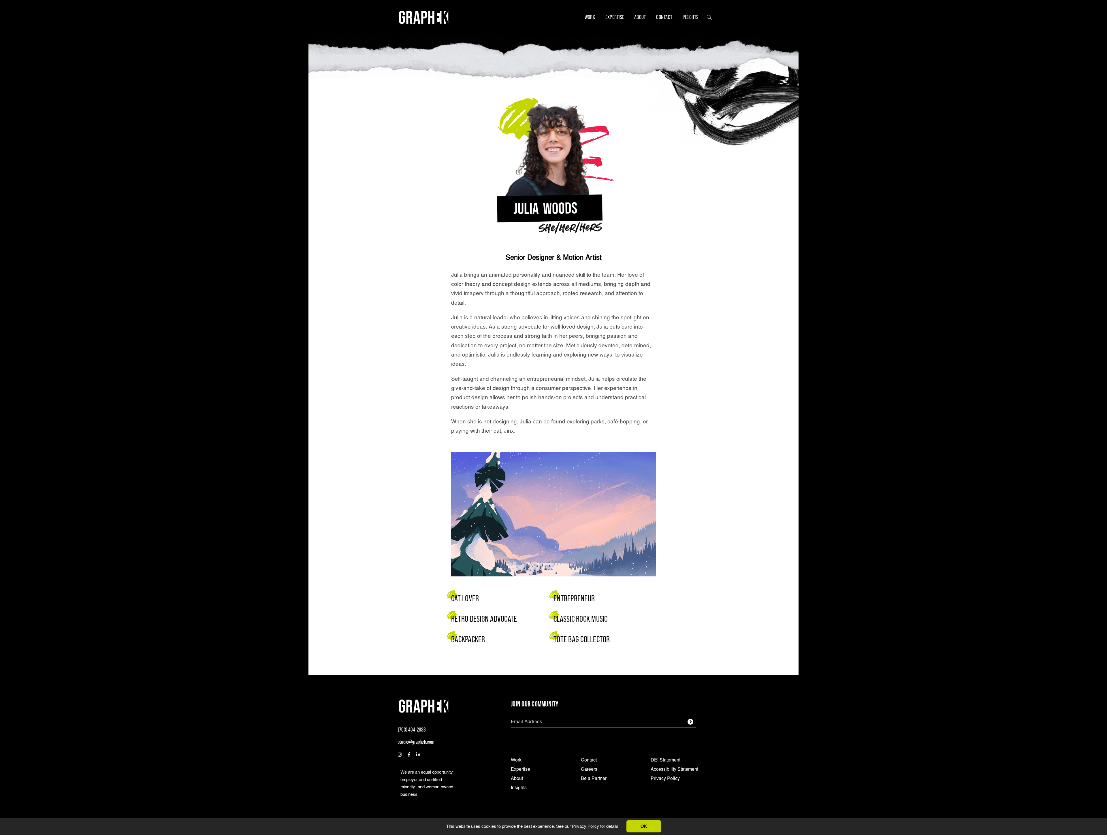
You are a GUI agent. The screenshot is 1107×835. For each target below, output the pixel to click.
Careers (589, 769)
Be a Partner (594, 778)
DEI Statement (665, 760)
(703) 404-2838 (412, 730)
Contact (664, 17)
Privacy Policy (585, 826)
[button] (709, 17)
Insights (690, 17)
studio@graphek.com (416, 742)
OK (644, 826)
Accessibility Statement (674, 769)
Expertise (614, 17)
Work (590, 17)
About (640, 17)
